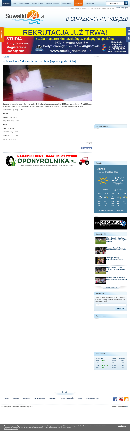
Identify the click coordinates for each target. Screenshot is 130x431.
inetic (126, 406)
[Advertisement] (110, 73)
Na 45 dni (120, 210)
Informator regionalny (52, 3)
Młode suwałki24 (67, 3)
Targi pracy (52, 398)
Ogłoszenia (78, 3)
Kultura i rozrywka (37, 3)
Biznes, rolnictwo (24, 3)
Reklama (16, 398)
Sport (14, 3)
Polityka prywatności (67, 398)
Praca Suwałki (89, 3)
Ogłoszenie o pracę (92, 398)
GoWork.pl (26, 398)
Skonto (80, 398)
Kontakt (6, 398)
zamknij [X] (122, 426)
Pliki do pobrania (39, 398)
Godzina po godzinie (105, 210)
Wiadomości (6, 3)
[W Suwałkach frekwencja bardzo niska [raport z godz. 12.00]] (47, 100)
